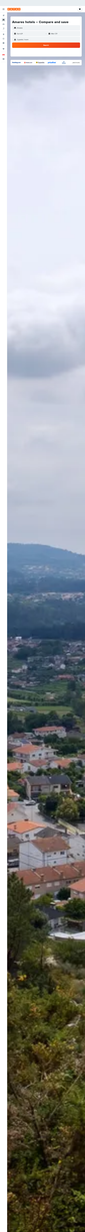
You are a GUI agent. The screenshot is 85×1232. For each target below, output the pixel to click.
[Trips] (3, 49)
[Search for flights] (3, 15)
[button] (3, 9)
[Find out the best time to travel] (3, 43)
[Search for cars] (3, 24)
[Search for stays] (3, 20)
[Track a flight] (3, 39)
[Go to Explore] (3, 34)
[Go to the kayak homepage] (13, 9)
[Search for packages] (3, 28)
